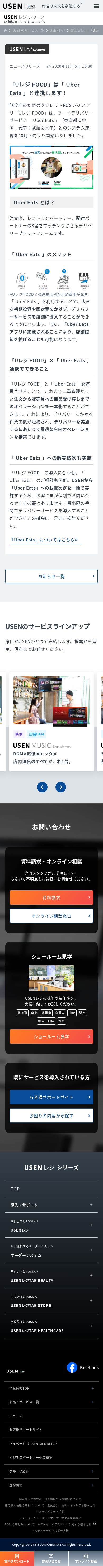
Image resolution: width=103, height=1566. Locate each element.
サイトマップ (50, 1518)
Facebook (89, 1367)
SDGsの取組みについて (19, 1524)
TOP (15, 1188)
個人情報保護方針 (30, 1499)
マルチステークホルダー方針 (50, 1531)
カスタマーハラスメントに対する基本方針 (65, 1524)
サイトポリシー (29, 1518)
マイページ (34, 1443)
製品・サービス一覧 (24, 1402)
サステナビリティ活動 (50, 1512)
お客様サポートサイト (51, 1097)
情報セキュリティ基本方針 (79, 1505)
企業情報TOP (19, 1388)
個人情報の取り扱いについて (62, 1499)
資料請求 (51, 897)
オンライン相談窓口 (51, 916)
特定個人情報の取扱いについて (25, 1505)
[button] (42, 787)
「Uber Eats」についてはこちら (42, 539)
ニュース (15, 1416)
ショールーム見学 (51, 1036)
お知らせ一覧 (51, 576)
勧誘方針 (53, 1505)
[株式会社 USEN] (7, 30)
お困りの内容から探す (51, 1115)
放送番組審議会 (71, 1518)
